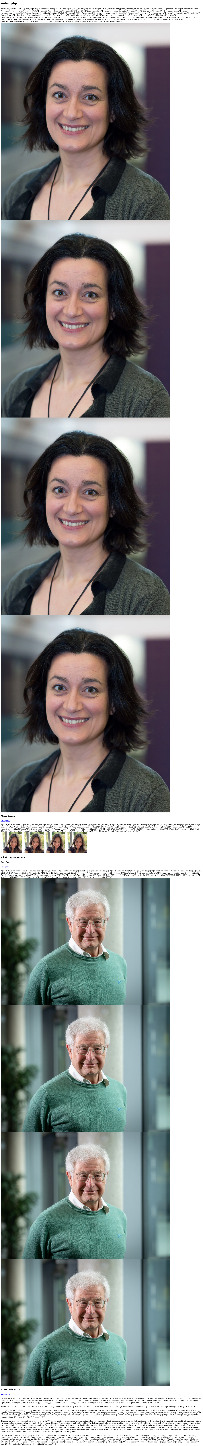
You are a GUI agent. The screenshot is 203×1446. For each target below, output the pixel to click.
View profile (5, 821)
